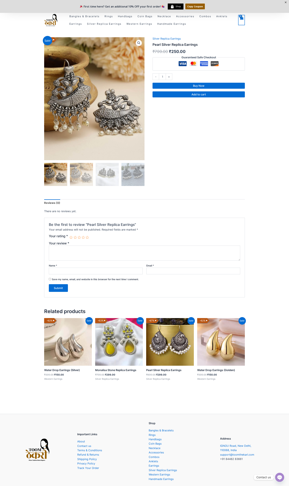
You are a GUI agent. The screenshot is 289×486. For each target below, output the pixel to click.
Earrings (75, 23)
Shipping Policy (87, 459)
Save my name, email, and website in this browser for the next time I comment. (95, 279)
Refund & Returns (88, 454)
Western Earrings (139, 23)
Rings (109, 16)
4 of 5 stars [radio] (83, 237)
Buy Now (198, 85)
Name (53, 265)
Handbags (125, 16)
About (81, 441)
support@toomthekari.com (237, 454)
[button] (139, 43)
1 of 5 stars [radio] (71, 237)
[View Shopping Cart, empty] (241, 20)
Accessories (185, 16)
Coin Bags (145, 16)
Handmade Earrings (171, 23)
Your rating (58, 236)
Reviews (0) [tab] (52, 202)
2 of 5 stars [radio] (75, 237)
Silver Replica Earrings (104, 23)
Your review (59, 243)
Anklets (221, 16)
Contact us (84, 446)
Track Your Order (88, 468)
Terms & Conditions (89, 450)
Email (150, 265)
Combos (205, 16)
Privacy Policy (86, 463)
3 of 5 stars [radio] (79, 237)
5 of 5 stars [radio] (87, 237)
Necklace (164, 16)
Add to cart (198, 94)
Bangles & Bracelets (84, 16)
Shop (178, 6)
